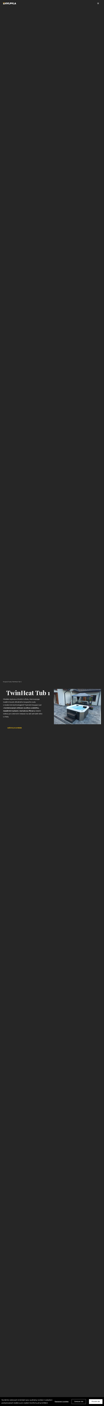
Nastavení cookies (62, 1402)
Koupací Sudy (7, 682)
